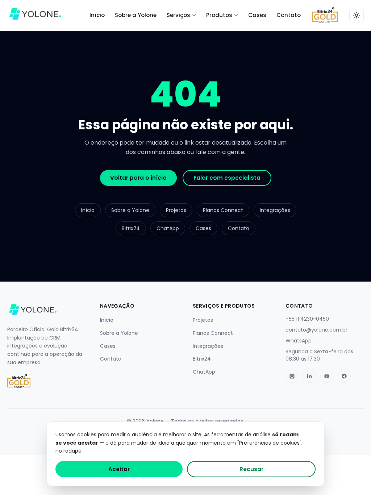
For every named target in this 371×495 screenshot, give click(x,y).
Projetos (176, 210)
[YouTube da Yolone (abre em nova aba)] (326, 376)
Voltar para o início (138, 178)
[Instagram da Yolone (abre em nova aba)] (292, 376)
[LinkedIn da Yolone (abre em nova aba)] (309, 376)
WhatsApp (298, 340)
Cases (257, 15)
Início (97, 15)
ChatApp (168, 228)
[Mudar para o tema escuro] (356, 15)
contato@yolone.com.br (316, 329)
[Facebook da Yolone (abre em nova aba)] (344, 376)
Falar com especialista (226, 178)
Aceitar (119, 469)
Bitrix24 (131, 228)
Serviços (178, 15)
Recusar (251, 469)
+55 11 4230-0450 (307, 319)
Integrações (275, 210)
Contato (288, 15)
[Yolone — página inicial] (35, 15)
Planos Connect (223, 210)
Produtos (219, 15)
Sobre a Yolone (136, 15)
